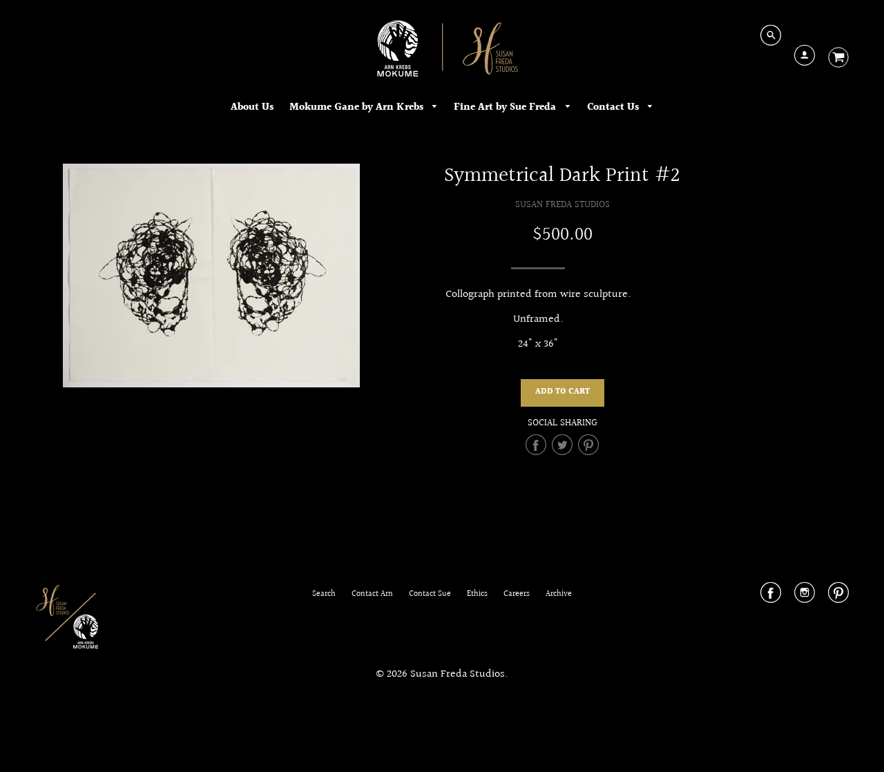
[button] (562, 393)
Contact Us (614, 107)
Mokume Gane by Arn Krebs (357, 107)
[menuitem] (252, 108)
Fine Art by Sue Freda (506, 107)
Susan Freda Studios (562, 205)
